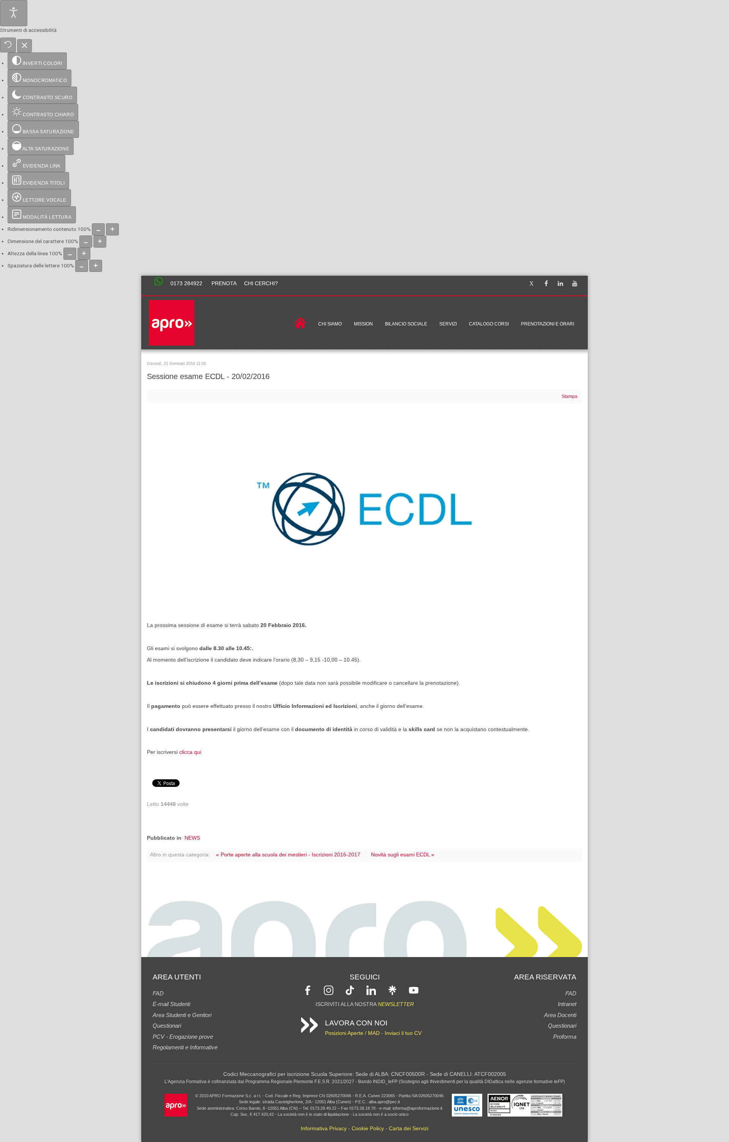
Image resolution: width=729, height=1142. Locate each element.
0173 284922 (186, 283)
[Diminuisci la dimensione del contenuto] (98, 229)
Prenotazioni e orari (547, 324)
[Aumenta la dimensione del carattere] (99, 241)
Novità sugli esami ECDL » (402, 855)
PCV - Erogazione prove (183, 1036)
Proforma (564, 1036)
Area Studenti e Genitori (182, 1015)
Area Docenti (560, 1015)
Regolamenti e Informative (185, 1047)
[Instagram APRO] (328, 990)
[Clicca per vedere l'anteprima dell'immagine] (364, 508)
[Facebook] (546, 284)
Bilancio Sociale (406, 324)
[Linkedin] (560, 284)
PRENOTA (224, 283)
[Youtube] (575, 284)
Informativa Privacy (324, 1128)
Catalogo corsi (489, 324)
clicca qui (190, 752)
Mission (363, 324)
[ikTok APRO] (350, 990)
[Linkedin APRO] (371, 990)
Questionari (167, 1025)
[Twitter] (531, 284)
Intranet (567, 1004)
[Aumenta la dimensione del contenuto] (112, 229)
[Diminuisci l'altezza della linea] (69, 254)
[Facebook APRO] (307, 990)
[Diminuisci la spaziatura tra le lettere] (81, 266)
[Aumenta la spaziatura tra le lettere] (95, 266)
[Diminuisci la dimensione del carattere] (85, 241)
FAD (158, 993)
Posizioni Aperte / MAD (352, 1033)
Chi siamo (330, 324)
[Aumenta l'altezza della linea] (83, 254)
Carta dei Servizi (408, 1128)
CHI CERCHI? (261, 283)
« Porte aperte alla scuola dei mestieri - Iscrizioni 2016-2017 (288, 855)
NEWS (192, 838)
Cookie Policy (368, 1128)
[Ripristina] (8, 45)
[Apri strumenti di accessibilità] (13, 13)
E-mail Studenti (171, 1004)
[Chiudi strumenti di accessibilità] (24, 46)
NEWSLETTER (396, 1004)
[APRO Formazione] (175, 1104)
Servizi (448, 324)
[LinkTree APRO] (392, 990)
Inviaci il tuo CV (403, 1033)
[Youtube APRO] (413, 990)
